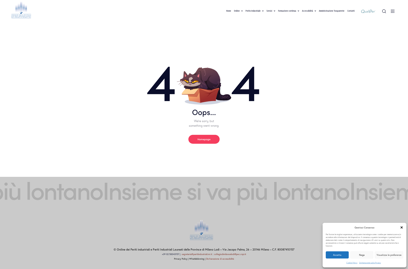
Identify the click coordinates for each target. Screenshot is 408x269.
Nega (362, 254)
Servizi (269, 11)
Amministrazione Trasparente (331, 11)
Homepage (204, 139)
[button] (401, 227)
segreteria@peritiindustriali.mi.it (197, 254)
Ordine (237, 11)
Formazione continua (287, 11)
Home (228, 11)
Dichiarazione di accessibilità (220, 258)
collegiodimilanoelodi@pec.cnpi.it (230, 254)
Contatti (351, 11)
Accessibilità (307, 11)
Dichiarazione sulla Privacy (370, 263)
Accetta (337, 254)
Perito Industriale (253, 11)
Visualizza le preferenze (389, 254)
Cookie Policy (351, 263)
